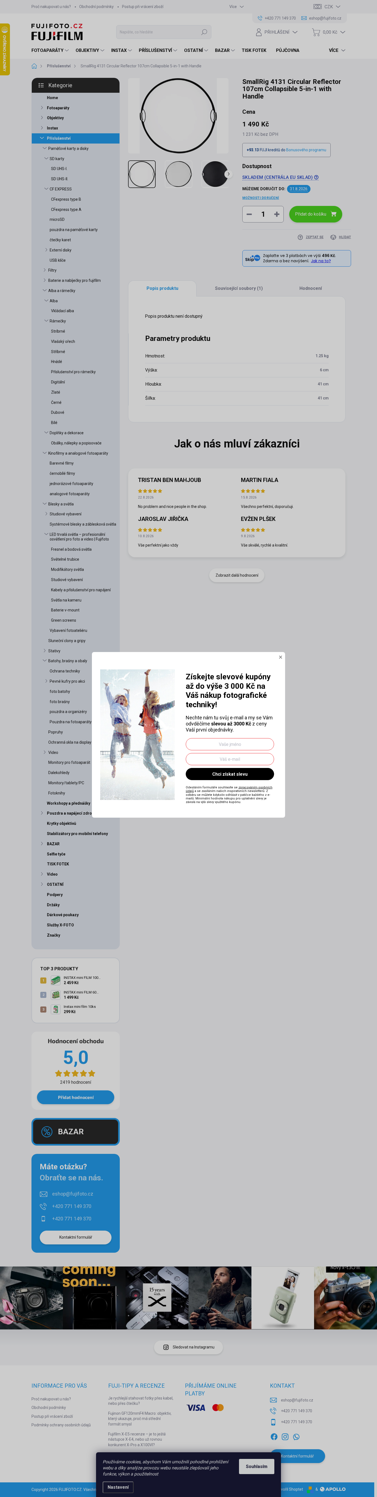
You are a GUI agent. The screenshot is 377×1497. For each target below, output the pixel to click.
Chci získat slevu (230, 774)
